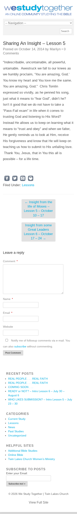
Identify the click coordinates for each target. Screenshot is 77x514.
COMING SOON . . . (20, 387)
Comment (10, 261)
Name (8, 299)
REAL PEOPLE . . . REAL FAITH (28, 378)
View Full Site (38, 502)
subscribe (20, 346)
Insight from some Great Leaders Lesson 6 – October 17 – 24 (38, 231)
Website (8, 326)
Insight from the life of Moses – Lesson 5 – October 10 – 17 (38, 208)
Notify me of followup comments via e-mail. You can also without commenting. (36, 343)
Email (7, 312)
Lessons (28, 185)
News (11, 427)
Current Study (16, 418)
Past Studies (16, 431)
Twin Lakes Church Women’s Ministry (31, 459)
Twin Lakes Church (57, 493)
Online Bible (15, 454)
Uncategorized (17, 435)
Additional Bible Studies (22, 450)
